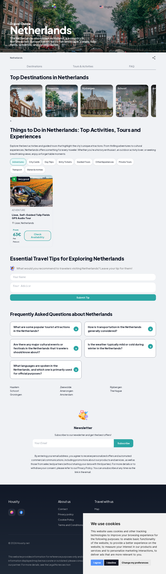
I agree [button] (97, 562)
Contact (63, 508)
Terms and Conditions (70, 524)
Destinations (34, 66)
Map (97, 508)
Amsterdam (66, 394)
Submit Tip (83, 297)
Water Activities (35, 169)
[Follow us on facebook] (21, 512)
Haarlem (14, 387)
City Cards (34, 162)
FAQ (131, 66)
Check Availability (37, 236)
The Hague (116, 390)
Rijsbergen (116, 387)
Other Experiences (104, 162)
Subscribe (124, 443)
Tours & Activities (83, 66)
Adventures (18, 162)
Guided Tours (83, 162)
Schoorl (14, 390)
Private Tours (125, 162)
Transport (17, 169)
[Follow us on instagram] (11, 512)
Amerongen (66, 390)
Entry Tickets (65, 162)
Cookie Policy (66, 519)
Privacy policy (66, 514)
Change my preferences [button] (135, 562)
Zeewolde (65, 387)
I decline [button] (111, 562)
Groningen (16, 394)
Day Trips (49, 162)
